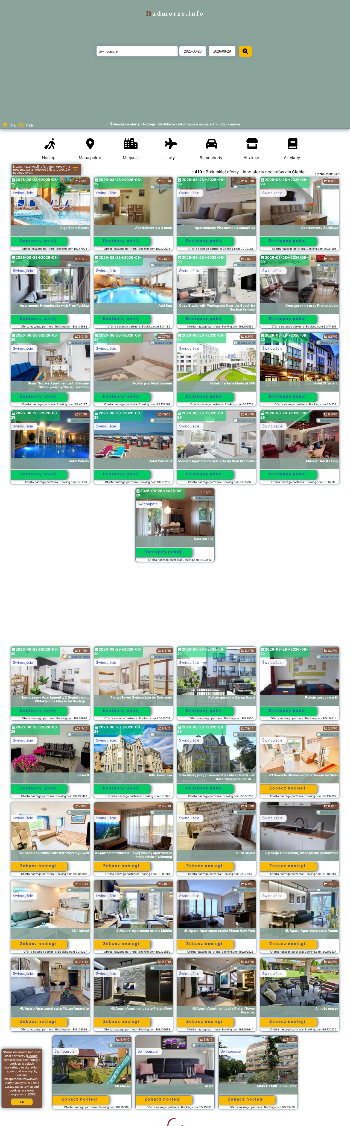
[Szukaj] (245, 51)
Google (32, 1056)
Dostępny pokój (38, 240)
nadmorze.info (175, 13)
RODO (32, 1094)
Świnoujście (23, 193)
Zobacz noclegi (287, 788)
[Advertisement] (175, 606)
